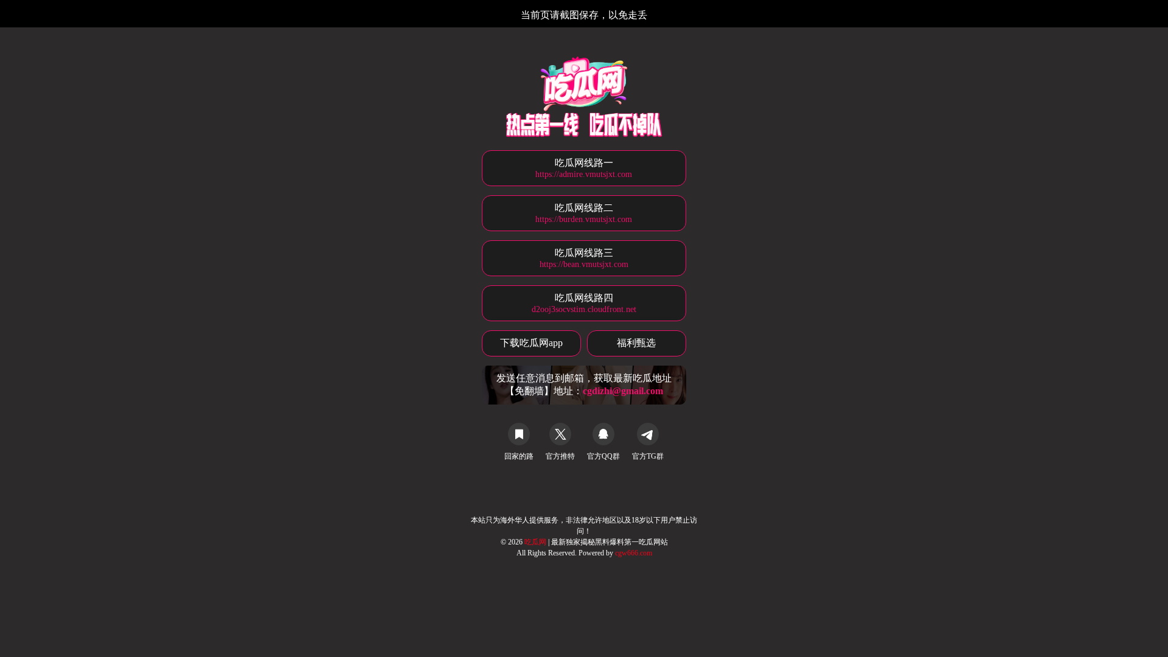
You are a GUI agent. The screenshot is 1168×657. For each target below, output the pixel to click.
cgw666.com (633, 553)
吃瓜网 (536, 542)
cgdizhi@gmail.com (623, 391)
